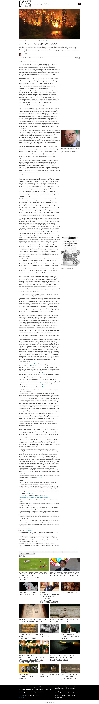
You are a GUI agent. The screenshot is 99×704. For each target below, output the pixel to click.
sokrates (28, 553)
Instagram (27, 697)
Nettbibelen (29, 528)
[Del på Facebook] (75, 58)
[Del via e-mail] (79, 58)
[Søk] (79, 4)
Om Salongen (40, 4)
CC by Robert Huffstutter (45, 40)
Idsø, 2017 (30, 493)
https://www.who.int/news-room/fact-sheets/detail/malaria (35, 497)
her (41, 477)
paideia (33, 553)
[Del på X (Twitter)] (77, 58)
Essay (35, 4)
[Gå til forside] (25, 3)
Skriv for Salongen (47, 4)
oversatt (22, 553)
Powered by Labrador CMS (49, 702)
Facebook (21, 697)
